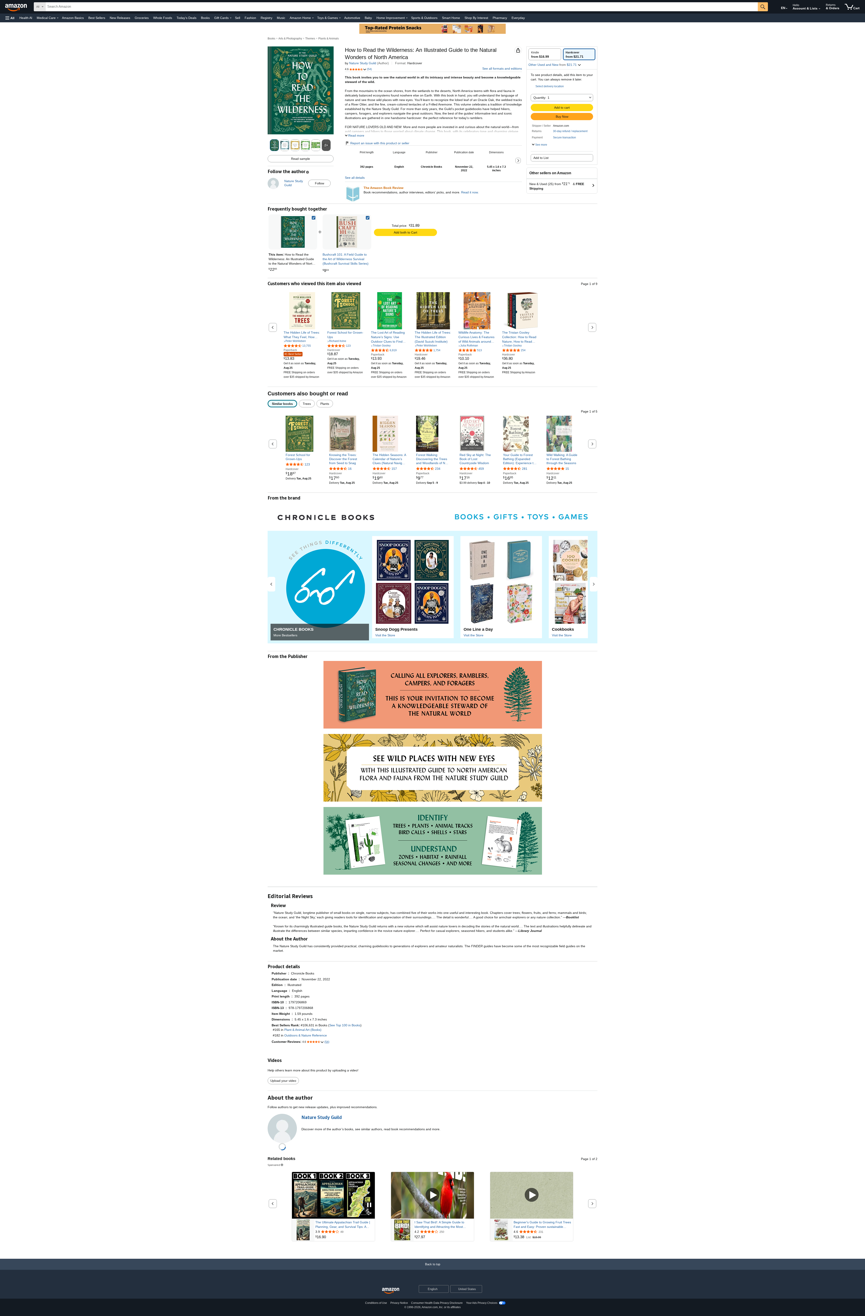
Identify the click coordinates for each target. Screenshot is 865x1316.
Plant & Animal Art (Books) (302, 1030)
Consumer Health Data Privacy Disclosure (437, 1303)
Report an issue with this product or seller (379, 143)
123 (307, 464)
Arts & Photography (290, 38)
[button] (9, 18)
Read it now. (470, 192)
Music (281, 18)
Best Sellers (96, 18)
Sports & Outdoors (424, 18)
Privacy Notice (399, 1303)
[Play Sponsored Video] (432, 1195)
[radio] (545, 54)
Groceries (142, 18)
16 (350, 468)
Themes (310, 38)
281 (524, 468)
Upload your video (283, 1080)
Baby (368, 18)
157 (394, 468)
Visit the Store (385, 635)
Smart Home (451, 18)
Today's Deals (186, 18)
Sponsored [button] (274, 1164)
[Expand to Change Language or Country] (787, 8)
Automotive (352, 18)
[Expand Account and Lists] (819, 8)
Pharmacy (500, 18)
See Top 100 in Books (344, 1025)
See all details (355, 177)
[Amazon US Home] (390, 1290)
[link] (347, 232)
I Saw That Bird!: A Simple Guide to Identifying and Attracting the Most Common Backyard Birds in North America (439, 1224)
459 (481, 468)
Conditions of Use (376, 1303)
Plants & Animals (328, 38)
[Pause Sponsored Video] (369, 1205)
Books (205, 18)
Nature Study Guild (362, 63)
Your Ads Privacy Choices (481, 1303)
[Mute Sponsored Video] (369, 1213)
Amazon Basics (73, 18)
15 (567, 468)
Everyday (518, 18)
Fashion (250, 18)
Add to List (541, 158)
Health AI (25, 18)
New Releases (120, 18)
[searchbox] (402, 6)
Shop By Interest (476, 18)
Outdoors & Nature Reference (305, 1035)
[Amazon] (16, 6)
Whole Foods (162, 18)
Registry (266, 18)
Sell (237, 18)
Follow (319, 183)
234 (437, 468)
